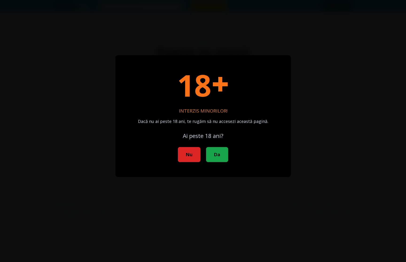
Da (217, 154)
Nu (189, 154)
